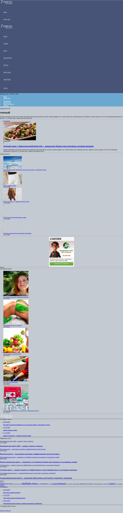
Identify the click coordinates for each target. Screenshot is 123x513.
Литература (7, 102)
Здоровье (7, 79)
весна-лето (15, 483)
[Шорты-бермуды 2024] (12, 184)
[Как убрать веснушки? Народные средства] (15, 295)
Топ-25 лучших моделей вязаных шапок (14, 217)
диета (34, 483)
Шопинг (5, 105)
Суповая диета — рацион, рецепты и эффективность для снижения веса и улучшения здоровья (38, 470)
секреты (120, 483)
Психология (7, 101)
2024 (2, 483)
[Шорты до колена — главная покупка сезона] (12, 200)
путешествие (105, 483)
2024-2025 (8, 484)
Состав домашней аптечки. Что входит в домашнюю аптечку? (21, 410)
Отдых (5, 43)
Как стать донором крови (10, 382)
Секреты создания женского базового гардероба (17, 233)
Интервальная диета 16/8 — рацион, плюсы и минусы (21, 446)
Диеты (5, 65)
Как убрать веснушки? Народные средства (15, 297)
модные (62, 483)
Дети (5, 51)
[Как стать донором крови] (15, 381)
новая (67, 483)
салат (117, 483)
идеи (39, 483)
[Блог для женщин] (8, 3)
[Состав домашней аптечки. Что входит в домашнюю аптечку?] (15, 409)
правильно (82, 483)
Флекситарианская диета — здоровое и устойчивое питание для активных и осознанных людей (38, 462)
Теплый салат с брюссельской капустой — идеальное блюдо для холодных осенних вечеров (48, 146)
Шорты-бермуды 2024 (9, 185)
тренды (2, 485)
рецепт (112, 484)
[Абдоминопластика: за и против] (15, 324)
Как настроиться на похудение (12, 354)
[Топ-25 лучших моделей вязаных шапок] (12, 216)
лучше (49, 483)
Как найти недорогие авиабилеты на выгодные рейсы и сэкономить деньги (24, 169)
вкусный (20, 483)
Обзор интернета (8, 104)
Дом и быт (7, 72)
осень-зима (76, 483)
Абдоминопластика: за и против (12, 325)
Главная (2, 108)
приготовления (98, 483)
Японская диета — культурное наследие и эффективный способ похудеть (30, 454)
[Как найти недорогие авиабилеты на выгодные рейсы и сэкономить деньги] (12, 168)
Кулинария (7, 58)
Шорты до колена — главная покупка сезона (16, 201)
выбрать (27, 483)
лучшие (54, 484)
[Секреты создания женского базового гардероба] (12, 232)
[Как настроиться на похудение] (15, 352)
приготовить (89, 483)
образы (70, 483)
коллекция (44, 484)
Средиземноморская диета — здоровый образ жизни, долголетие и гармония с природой (36, 478)
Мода (5, 36)
